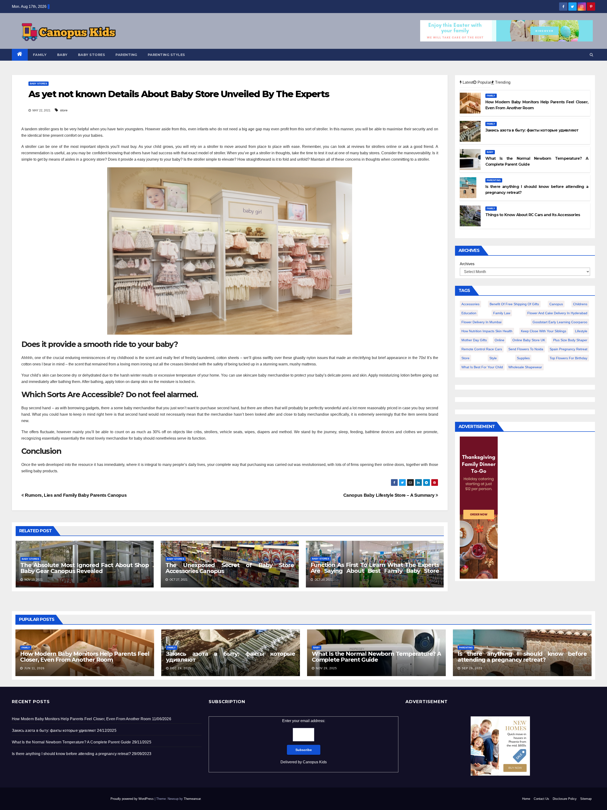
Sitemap (586, 799)
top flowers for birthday (568, 358)
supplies (523, 358)
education (468, 313)
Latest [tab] (467, 82)
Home (526, 799)
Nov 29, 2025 (326, 668)
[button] (591, 55)
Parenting (126, 55)
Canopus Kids (315, 762)
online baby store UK (528, 340)
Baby (62, 55)
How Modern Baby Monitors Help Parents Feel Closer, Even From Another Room (84, 656)
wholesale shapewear (525, 367)
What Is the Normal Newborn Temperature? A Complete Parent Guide (376, 656)
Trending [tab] (502, 82)
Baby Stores (91, 55)
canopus (556, 304)
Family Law (501, 313)
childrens (580, 304)
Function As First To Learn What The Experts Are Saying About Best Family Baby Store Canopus (375, 570)
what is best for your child (482, 367)
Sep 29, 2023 (472, 668)
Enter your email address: (304, 741)
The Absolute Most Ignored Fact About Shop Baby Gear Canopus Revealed (84, 568)
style (493, 358)
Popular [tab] (483, 82)
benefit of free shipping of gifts (514, 304)
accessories (470, 304)
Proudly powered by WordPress (132, 799)
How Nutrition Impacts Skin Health (486, 331)
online (499, 340)
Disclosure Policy (565, 799)
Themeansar (192, 799)
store (64, 110)
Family (40, 55)
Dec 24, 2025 (180, 668)
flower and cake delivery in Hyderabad (557, 313)
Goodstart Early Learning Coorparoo (560, 322)
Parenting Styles (166, 55)
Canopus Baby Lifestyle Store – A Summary (389, 495)
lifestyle (581, 331)
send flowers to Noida (525, 349)
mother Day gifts (474, 340)
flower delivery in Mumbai (481, 322)
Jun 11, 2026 (34, 668)
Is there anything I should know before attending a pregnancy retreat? (522, 656)
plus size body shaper (570, 340)
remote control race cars (481, 349)
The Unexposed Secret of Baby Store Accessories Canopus (230, 568)
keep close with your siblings (543, 331)
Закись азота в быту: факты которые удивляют (230, 656)
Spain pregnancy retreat (568, 349)
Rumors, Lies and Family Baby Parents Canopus (75, 495)
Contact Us (541, 799)
